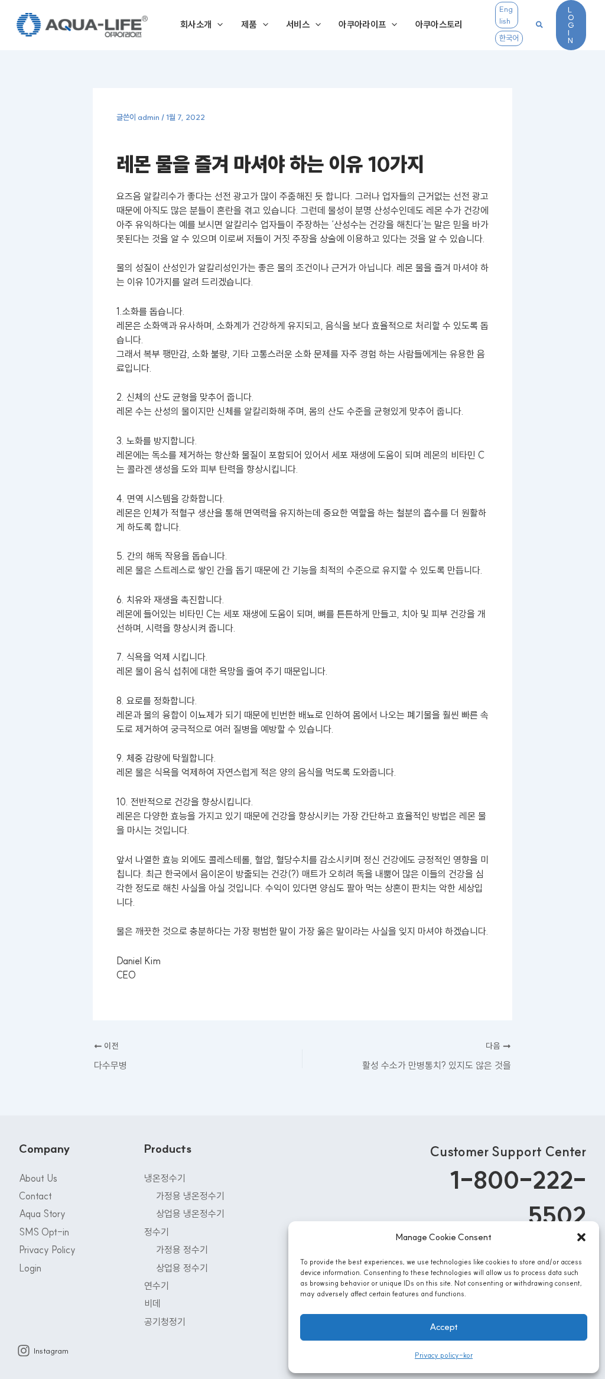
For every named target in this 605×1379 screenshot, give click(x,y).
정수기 (156, 1232)
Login (30, 1268)
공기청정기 (165, 1322)
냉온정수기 (165, 1178)
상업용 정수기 (182, 1268)
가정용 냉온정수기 (190, 1196)
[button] (581, 1237)
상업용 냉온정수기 (190, 1213)
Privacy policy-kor (444, 1355)
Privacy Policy (47, 1250)
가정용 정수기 (182, 1250)
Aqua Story (42, 1213)
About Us (38, 1178)
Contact (35, 1196)
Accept (444, 1326)
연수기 (156, 1286)
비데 (152, 1303)
